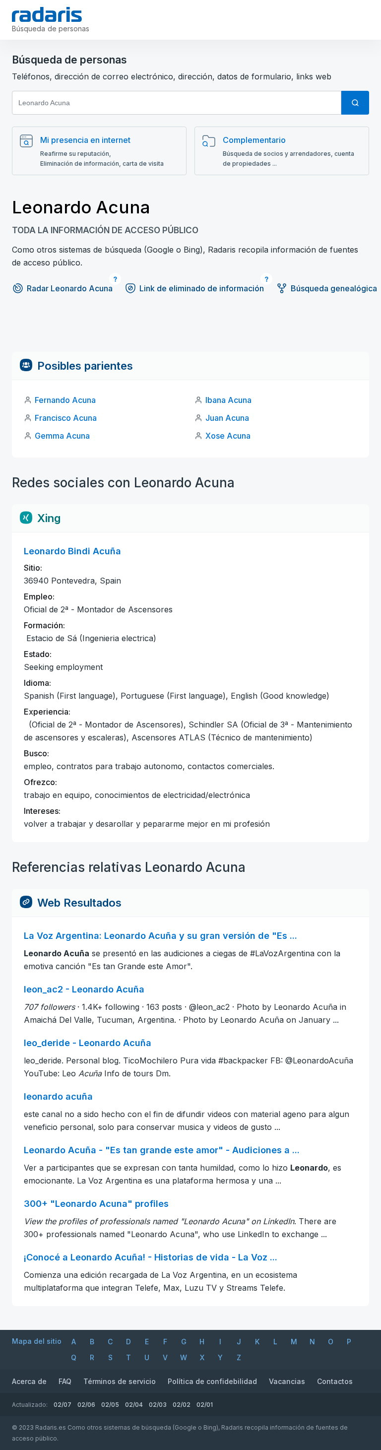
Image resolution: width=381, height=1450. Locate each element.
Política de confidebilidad (212, 1381)
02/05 (110, 1404)
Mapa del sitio (37, 1341)
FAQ (65, 1381)
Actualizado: (30, 1404)
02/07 (62, 1404)
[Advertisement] (190, 329)
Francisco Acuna (66, 418)
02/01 (204, 1404)
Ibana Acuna (228, 400)
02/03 (158, 1404)
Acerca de (29, 1381)
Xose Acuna (228, 436)
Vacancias (287, 1381)
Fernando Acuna (65, 400)
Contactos (335, 1381)
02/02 (181, 1404)
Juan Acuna (227, 418)
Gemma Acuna (62, 436)
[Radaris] (47, 14)
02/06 (86, 1404)
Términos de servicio (119, 1381)
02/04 (134, 1404)
